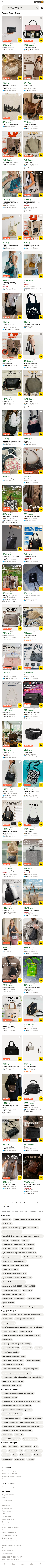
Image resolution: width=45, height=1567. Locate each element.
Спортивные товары (8, 1530)
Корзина (31, 1564)
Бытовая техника (7, 1500)
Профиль (40, 1564)
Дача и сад (5, 1522)
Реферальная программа (9, 1487)
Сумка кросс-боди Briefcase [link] (10, 832)
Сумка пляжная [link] (31, 910)
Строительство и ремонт (9, 1535)
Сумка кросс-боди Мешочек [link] (33, 283)
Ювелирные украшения (9, 1541)
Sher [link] (4, 596)
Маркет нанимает (7, 1550)
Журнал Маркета (7, 1553)
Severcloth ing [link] (29, 792)
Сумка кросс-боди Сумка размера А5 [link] (32, 596)
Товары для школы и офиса (10, 1527)
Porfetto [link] (6, 831)
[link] (6, 1219)
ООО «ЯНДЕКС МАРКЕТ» (15, 1557)
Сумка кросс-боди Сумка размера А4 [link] (11, 557)
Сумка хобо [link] (9, 85)
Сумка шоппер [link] (10, 124)
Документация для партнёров (11, 1476)
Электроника (6, 1505)
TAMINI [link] (5, 950)
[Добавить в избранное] (20, 18)
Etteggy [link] (5, 124)
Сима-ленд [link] (6, 516)
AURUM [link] (5, 1066)
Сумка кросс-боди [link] (8, 47)
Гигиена (4, 1503)
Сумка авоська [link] (31, 871)
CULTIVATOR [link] (28, 1066)
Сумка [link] (26, 441)
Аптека (4, 1514)
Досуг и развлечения (8, 1495)
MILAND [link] (26, 910)
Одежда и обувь (7, 1508)
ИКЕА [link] (25, 363)
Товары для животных (9, 1532)
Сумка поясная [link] (10, 203)
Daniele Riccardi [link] (29, 1185)
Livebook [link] (27, 324)
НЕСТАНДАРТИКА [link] (8, 202)
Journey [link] (5, 792)
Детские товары (7, 1538)
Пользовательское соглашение (11, 1545)
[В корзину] (19, 40)
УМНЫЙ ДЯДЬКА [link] (8, 1027)
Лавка (13, 1564)
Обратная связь (7, 1548)
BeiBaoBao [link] (6, 1105)
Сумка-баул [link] (10, 516)
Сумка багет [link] (28, 479)
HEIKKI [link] (26, 712)
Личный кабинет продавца (10, 1471)
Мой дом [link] (6, 162)
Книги (4, 1524)
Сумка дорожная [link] (10, 596)
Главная (4, 1564)
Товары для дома (7, 1511)
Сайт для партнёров (8, 1479)
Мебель (4, 1497)
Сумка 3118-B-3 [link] (28, 85)
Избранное (22, 1564)
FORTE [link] (26, 871)
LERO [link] (25, 516)
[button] (42, 7)
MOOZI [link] (5, 1185)
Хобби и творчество (8, 1519)
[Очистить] (36, 7)
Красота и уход (6, 1516)
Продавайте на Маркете (9, 1473)
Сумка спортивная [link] (11, 1066)
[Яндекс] (16, 1560)
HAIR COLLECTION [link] (29, 202)
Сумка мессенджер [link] (32, 516)
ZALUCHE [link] (5, 85)
